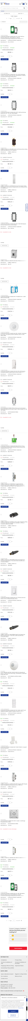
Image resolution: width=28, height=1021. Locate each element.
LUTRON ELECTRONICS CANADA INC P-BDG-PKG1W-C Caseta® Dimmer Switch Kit (14, 748)
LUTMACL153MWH (4, 222)
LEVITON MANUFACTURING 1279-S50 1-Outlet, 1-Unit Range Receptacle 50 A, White (13, 821)
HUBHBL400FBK (4, 558)
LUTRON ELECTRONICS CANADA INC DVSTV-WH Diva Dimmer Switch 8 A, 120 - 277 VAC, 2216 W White (13, 113)
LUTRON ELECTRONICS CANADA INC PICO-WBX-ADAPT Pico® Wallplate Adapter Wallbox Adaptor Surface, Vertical (13, 711)
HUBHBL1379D (4, 259)
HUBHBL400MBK (4, 633)
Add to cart (4, 59)
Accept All (13, 1011)
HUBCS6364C (4, 520)
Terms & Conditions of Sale (6, 963)
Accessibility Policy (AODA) (7, 968)
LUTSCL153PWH (4, 892)
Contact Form (4, 978)
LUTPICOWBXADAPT (5, 709)
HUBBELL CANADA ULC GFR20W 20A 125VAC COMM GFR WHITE (13, 857)
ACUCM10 (3, 671)
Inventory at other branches (7, 49)
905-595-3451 (12, 988)
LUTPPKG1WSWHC (4, 295)
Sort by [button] (20, 13)
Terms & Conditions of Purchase (20, 963)
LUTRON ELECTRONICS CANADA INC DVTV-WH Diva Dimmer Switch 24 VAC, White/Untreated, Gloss (13, 598)
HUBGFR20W (3, 856)
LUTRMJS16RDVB (4, 444)
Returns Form (18, 976)
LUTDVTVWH (3, 596)
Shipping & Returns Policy (7, 965)
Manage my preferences (13, 1015)
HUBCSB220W (4, 482)
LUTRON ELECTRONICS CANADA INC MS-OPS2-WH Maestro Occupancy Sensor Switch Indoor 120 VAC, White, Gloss (13, 372)
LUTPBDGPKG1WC (4, 746)
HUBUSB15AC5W (4, 782)
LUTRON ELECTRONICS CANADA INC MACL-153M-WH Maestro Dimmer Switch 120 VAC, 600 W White (13, 224)
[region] (13, 1008)
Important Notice (19, 965)
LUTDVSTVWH (4, 111)
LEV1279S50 (3, 819)
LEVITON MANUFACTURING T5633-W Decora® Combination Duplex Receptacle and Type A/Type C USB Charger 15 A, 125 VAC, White (14, 409)
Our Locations (4, 976)
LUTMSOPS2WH (4, 370)
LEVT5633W (3, 407)
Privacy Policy (18, 960)
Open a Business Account (7, 974)
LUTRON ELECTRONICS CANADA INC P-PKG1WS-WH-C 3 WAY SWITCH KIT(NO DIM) (13, 297)
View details (4, 245)
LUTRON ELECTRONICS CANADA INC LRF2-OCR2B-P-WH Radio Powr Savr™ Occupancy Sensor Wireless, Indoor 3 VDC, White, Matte (14, 334)
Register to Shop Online (21, 974)
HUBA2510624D (4, 184)
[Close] (24, 997)
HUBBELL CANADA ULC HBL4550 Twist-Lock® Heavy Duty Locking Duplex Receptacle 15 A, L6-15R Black (14, 150)
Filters (6, 13)
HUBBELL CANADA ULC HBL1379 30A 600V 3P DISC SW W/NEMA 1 (14, 260)
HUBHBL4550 (3, 148)
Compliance (4, 960)
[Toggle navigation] (2, 4)
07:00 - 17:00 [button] (23, 2)
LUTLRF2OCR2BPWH (5, 332)
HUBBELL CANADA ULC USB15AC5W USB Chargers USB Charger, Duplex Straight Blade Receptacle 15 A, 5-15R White (14, 784)
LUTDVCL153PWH (4, 35)
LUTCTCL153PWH (4, 73)
